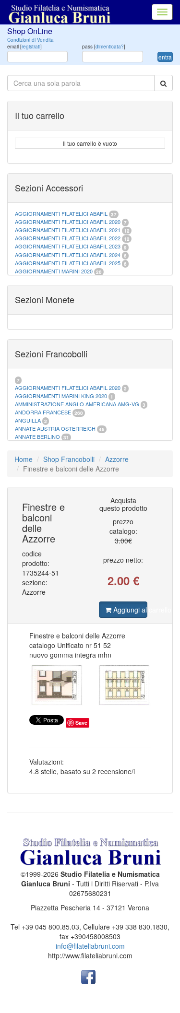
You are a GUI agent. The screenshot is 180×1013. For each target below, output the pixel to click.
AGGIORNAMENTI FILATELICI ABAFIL (62, 213)
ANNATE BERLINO (37, 436)
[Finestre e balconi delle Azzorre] (90, 685)
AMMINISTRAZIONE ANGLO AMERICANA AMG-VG (77, 404)
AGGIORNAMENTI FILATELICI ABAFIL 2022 (67, 238)
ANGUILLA (28, 420)
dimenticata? (110, 46)
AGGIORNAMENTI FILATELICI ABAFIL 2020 (67, 221)
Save (81, 722)
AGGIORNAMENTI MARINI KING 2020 (61, 396)
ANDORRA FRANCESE (43, 412)
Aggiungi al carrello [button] (129, 609)
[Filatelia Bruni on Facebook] (88, 976)
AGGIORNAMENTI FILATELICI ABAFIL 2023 (67, 246)
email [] (24, 46)
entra (165, 57)
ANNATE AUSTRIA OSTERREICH (55, 428)
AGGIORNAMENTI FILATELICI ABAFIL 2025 (67, 263)
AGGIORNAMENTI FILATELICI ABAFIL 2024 (67, 255)
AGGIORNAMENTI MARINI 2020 (54, 271)
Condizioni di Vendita (30, 39)
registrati (31, 46)
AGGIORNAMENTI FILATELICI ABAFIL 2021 (67, 230)
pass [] (103, 46)
